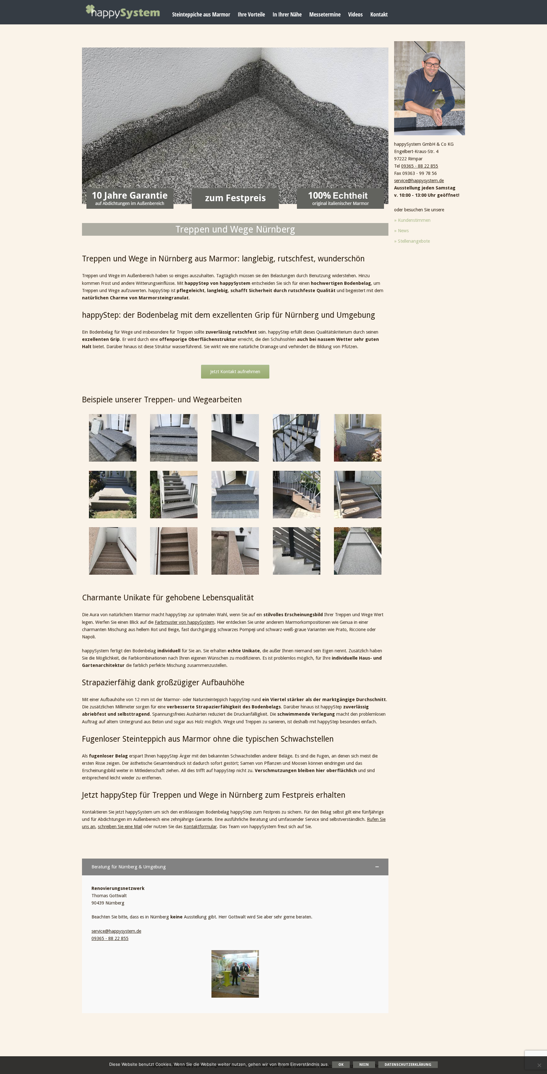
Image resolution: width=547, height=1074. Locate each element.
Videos (355, 14)
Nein (364, 1065)
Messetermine (325, 14)
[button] (235, 867)
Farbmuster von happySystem (184, 622)
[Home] (122, 11)
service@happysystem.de (116, 931)
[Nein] (539, 1065)
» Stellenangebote (412, 241)
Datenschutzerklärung (408, 1065)
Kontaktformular (200, 826)
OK (340, 1065)
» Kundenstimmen (412, 220)
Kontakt (379, 14)
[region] (235, 126)
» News (401, 230)
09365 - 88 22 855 (110, 938)
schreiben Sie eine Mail (120, 826)
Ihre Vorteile (251, 14)
